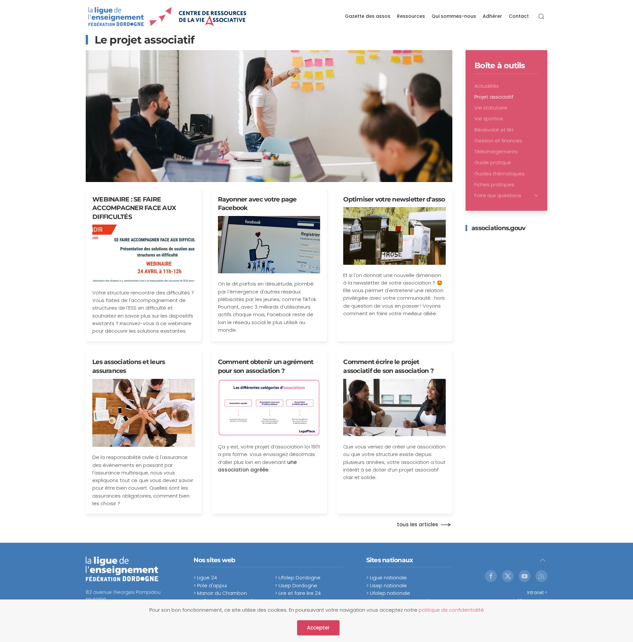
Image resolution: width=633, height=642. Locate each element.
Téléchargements (496, 151)
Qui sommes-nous (454, 16)
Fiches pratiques (494, 184)
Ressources (411, 16)
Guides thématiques (499, 173)
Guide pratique (492, 162)
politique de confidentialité (451, 609)
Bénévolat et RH (493, 129)
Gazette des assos (367, 16)
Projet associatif (493, 96)
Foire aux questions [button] (497, 195)
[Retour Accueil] (168, 16)
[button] (541, 16)
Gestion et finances (498, 140)
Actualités (486, 85)
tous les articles (417, 524)
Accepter (318, 627)
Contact (519, 16)
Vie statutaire (490, 107)
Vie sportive (488, 118)
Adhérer (492, 16)
